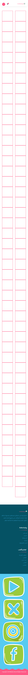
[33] (20, 180)
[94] (7, 408)
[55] (20, 294)
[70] (7, 366)
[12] (7, 67)
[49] (20, 263)
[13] (20, 77)
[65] (20, 346)
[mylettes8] (20, 470)
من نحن (25, 533)
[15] (20, 87)
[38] (7, 201)
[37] (20, 201)
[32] (7, 170)
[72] (7, 377)
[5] (20, 35)
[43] (20, 232)
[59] (20, 315)
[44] (7, 232)
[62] (7, 325)
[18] (7, 97)
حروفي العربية (22, 555)
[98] (7, 428)
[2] (7, 15)
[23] (20, 129)
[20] (7, 108)
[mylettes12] (20, 490)
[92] (7, 397)
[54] (7, 284)
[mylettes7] (7, 459)
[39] (20, 211)
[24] (7, 129)
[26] (7, 139)
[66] (7, 346)
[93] (20, 408)
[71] (20, 377)
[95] (20, 418)
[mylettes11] (7, 480)
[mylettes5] (20, 459)
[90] (7, 387)
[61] (20, 325)
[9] (20, 56)
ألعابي (24, 562)
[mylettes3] (20, 449)
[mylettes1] (20, 439)
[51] (20, 273)
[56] (7, 294)
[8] (7, 46)
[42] (7, 222)
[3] (20, 25)
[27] (20, 149)
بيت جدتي (24, 560)
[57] (20, 304)
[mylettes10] (20, 480)
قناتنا (25, 540)
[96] (7, 418)
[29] (20, 160)
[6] (7, 35)
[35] (20, 191)
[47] (20, 253)
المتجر (25, 535)
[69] (20, 366)
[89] (20, 387)
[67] (20, 356)
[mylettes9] (7, 470)
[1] (20, 15)
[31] (20, 170)
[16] (7, 87)
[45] (20, 242)
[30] (7, 160)
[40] (7, 211)
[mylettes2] (7, 439)
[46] (7, 242)
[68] (7, 356)
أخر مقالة (24, 538)
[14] (7, 77)
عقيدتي (24, 565)
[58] (7, 304)
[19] (20, 108)
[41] (20, 222)
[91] (20, 397)
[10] (7, 56)
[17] (20, 97)
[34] (7, 180)
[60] (7, 315)
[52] (7, 273)
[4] (7, 25)
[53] (20, 284)
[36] (7, 191)
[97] (20, 428)
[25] (20, 139)
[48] (7, 253)
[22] (7, 118)
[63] (20, 335)
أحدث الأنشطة (23, 543)
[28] (7, 149)
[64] (7, 335)
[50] (7, 263)
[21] (20, 118)
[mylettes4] (7, 449)
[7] (20, 46)
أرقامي (24, 557)
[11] (20, 67)
